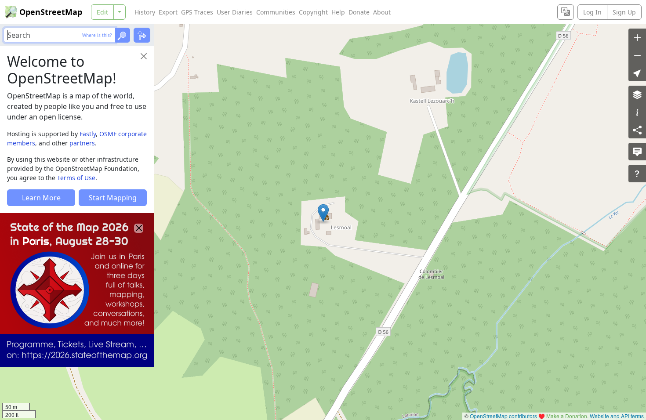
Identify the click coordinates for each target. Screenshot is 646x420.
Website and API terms (617, 416)
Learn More (41, 198)
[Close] (143, 56)
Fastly (88, 134)
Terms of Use (76, 178)
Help (338, 12)
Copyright (313, 12)
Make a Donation (566, 416)
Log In (592, 12)
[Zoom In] (637, 37)
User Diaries (235, 12)
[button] (323, 213)
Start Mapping (113, 198)
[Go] (122, 35)
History (144, 12)
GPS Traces (197, 12)
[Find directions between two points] (142, 35)
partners (82, 143)
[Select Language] (565, 12)
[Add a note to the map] (637, 151)
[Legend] (637, 112)
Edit (102, 12)
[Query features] (637, 173)
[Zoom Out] (637, 55)
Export (168, 12)
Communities (275, 12)
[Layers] (637, 94)
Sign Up (624, 12)
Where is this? (97, 35)
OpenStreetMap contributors (503, 416)
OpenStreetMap (50, 12)
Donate (359, 12)
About (382, 12)
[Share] (637, 129)
